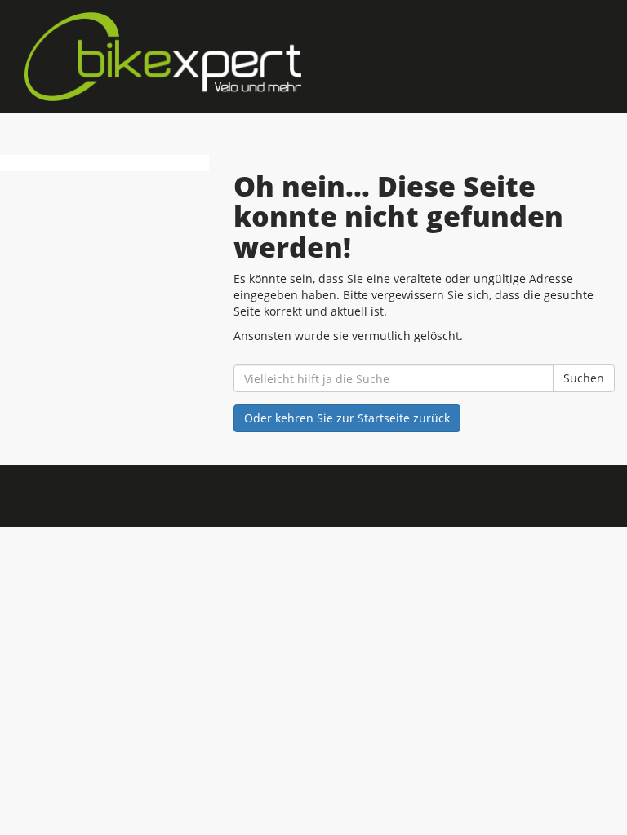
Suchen (583, 378)
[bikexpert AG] (162, 56)
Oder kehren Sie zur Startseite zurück (347, 418)
